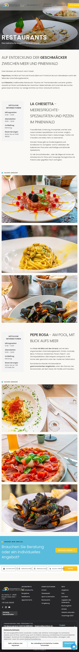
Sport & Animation (48, 597)
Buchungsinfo (66, 606)
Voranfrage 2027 (68, 616)
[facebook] (3, 607)
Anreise (64, 609)
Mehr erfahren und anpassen (15, 644)
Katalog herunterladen (8, 613)
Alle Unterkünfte (27, 590)
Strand (44, 590)
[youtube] (9, 607)
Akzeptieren (69, 643)
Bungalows (25, 593)
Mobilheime (26, 597)
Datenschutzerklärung (33, 639)
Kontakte (65, 597)
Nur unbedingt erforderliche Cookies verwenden (45, 644)
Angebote (65, 590)
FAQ (63, 593)
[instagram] (6, 607)
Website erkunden (68, 612)
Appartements (27, 600)
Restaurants (46, 600)
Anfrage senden (66, 550)
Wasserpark (46, 593)
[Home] (13, 5)
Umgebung (46, 603)
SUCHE (70, 569)
